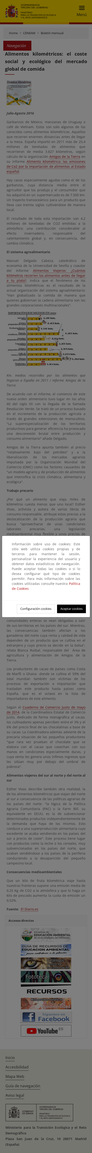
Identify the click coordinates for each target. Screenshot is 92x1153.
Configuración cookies (35, 609)
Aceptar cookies (71, 609)
